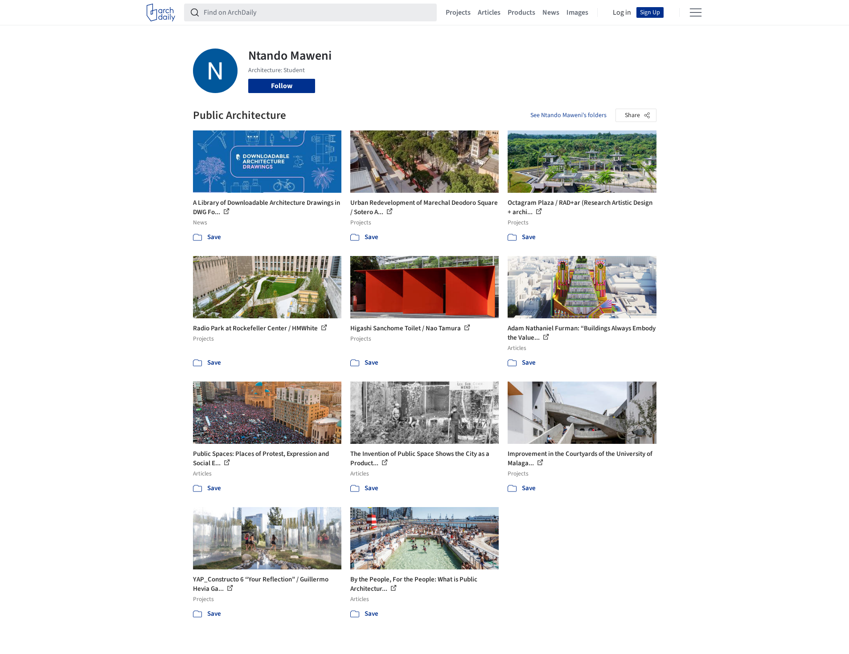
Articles (489, 12)
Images (577, 12)
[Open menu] (696, 12)
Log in (622, 12)
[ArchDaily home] (161, 12)
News (550, 12)
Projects (458, 12)
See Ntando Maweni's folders (568, 115)
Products (521, 12)
